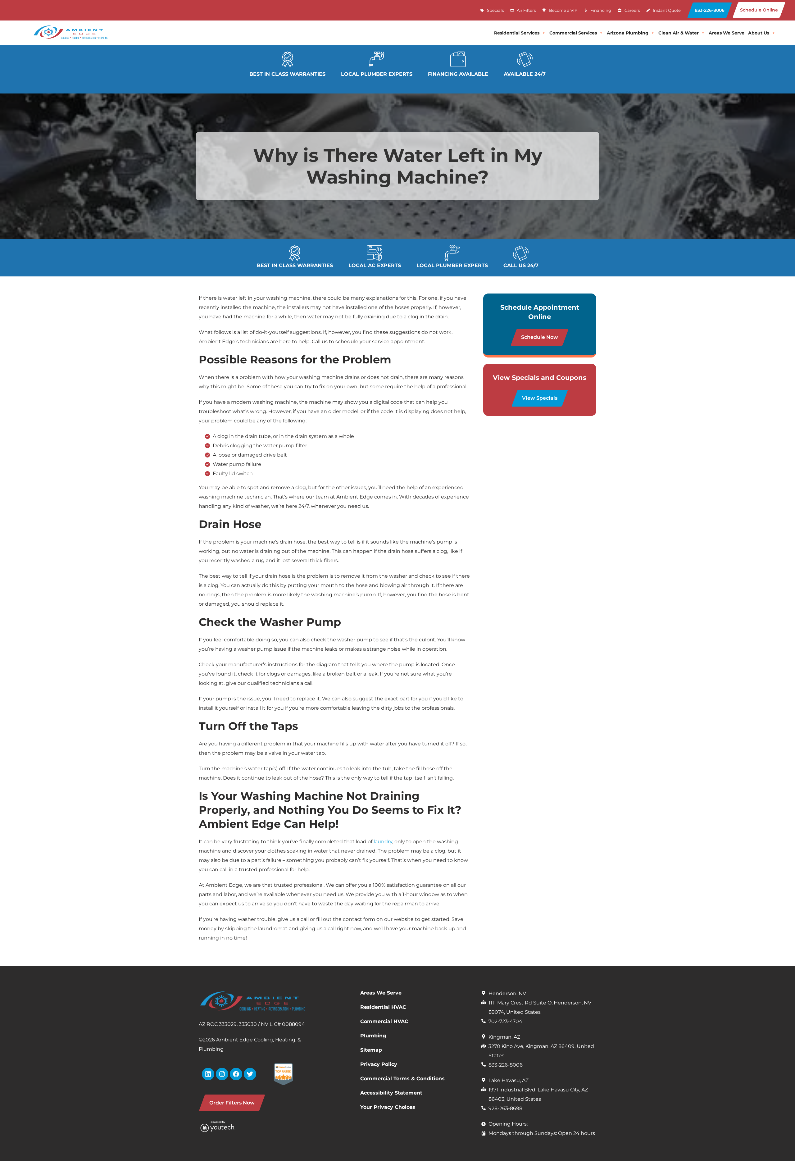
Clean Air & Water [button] (678, 33)
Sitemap (371, 1050)
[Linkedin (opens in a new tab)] (208, 1074)
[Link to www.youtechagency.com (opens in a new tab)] (226, 1126)
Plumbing (373, 1036)
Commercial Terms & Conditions (402, 1078)
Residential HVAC (383, 1007)
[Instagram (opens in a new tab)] (222, 1074)
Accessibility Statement (391, 1093)
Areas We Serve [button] (726, 33)
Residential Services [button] (516, 33)
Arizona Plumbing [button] (627, 33)
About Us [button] (758, 33)
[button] (709, 10)
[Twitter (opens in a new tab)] (250, 1074)
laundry (383, 842)
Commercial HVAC (384, 1021)
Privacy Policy (378, 1064)
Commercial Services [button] (573, 33)
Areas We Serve (381, 993)
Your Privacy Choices (387, 1107)
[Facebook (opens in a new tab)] (236, 1074)
